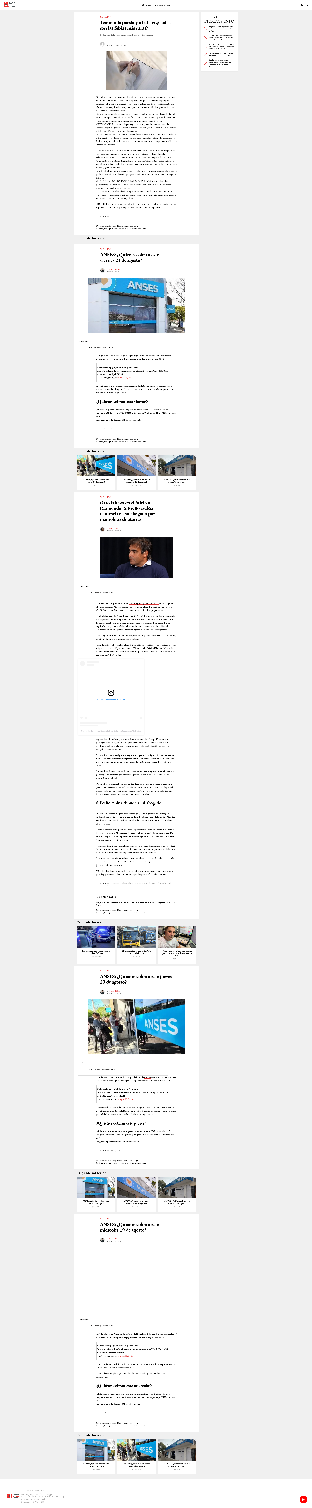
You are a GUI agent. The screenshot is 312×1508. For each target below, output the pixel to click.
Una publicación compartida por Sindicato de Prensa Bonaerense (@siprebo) (111, 731)
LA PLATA (154, 883)
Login (136, 226)
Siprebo (169, 883)
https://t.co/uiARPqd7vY (148, 370)
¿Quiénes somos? (162, 4)
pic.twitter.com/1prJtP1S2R (110, 374)
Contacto (146, 4)
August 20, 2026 (125, 377)
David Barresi (130, 883)
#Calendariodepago (106, 367)
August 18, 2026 (125, 1356)
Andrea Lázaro (114, 528)
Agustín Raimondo (117, 883)
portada (118, 429)
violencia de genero (103, 886)
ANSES (147, 355)
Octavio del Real (114, 269)
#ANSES (164, 370)
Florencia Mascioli (143, 883)
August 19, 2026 (125, 1099)
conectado (120, 228)
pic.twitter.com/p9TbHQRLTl (111, 1095)
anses (112, 429)
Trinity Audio (101, 347)
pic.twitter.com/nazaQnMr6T (110, 1352)
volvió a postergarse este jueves (144, 603)
